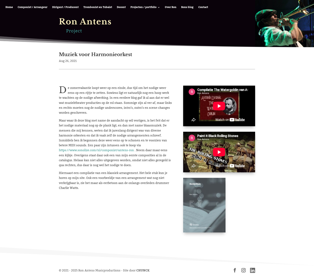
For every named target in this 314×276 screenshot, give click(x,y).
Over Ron (170, 8)
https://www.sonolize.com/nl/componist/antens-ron (96, 150)
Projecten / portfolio (143, 8)
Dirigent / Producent (65, 8)
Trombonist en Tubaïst (97, 8)
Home (9, 8)
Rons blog (187, 8)
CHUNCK (143, 270)
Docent (121, 8)
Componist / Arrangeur (32, 8)
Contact (203, 8)
